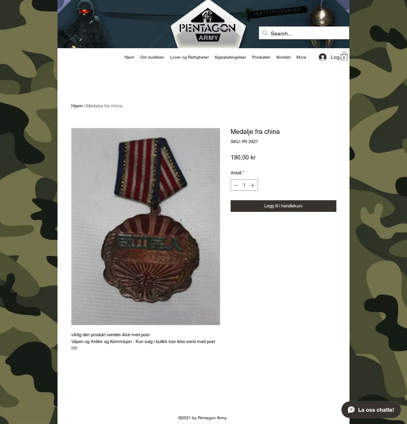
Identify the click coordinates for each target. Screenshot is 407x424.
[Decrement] (236, 185)
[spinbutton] (244, 185)
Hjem (77, 106)
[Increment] (253, 185)
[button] (344, 56)
